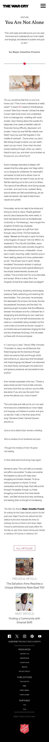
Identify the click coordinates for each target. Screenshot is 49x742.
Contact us (24, 654)
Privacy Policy (24, 671)
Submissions (24, 658)
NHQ (24, 709)
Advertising (24, 662)
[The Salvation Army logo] (24, 729)
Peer (24, 686)
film (20, 106)
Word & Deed (24, 695)
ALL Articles (24, 548)
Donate (24, 667)
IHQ (24, 705)
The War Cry (24, 681)
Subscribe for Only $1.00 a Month (24, 641)
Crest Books (24, 690)
